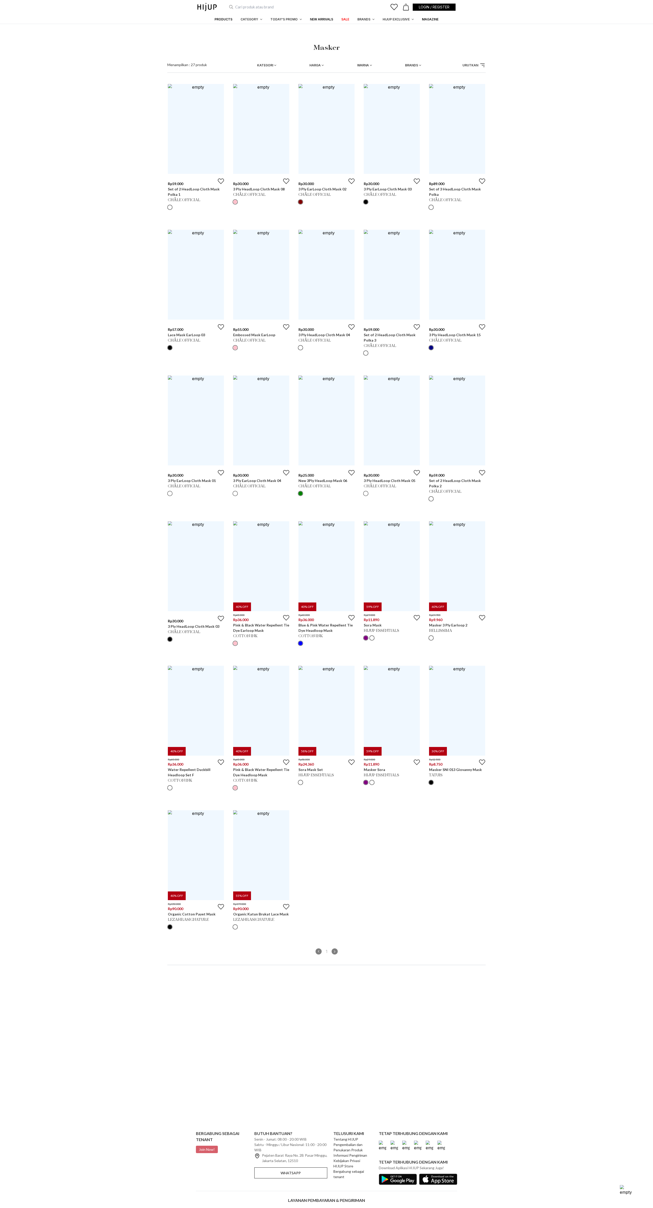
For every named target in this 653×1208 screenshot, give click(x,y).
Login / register (434, 7)
